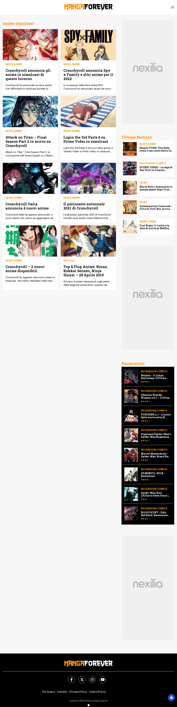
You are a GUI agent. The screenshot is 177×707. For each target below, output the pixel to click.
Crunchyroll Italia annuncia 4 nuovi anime (27, 206)
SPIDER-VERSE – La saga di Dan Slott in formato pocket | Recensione (156, 169)
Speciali (69, 260)
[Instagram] (90, 677)
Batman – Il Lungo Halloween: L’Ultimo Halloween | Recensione (155, 377)
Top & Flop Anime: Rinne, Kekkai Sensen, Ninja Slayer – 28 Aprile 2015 (85, 270)
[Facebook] (69, 677)
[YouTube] (100, 677)
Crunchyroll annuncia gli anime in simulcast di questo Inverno (28, 74)
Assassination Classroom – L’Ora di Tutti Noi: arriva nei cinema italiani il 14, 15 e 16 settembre (156, 207)
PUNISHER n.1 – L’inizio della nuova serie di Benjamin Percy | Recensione (156, 416)
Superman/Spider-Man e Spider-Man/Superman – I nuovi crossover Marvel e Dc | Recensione (156, 435)
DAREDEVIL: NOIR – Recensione (153, 474)
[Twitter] (79, 677)
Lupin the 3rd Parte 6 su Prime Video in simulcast (85, 139)
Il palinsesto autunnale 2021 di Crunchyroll (84, 206)
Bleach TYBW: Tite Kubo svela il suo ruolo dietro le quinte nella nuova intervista (155, 149)
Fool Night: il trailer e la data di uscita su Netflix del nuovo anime (154, 227)
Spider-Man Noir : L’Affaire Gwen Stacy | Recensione (154, 494)
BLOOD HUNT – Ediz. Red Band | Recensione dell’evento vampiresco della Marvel (155, 514)
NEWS (143, 182)
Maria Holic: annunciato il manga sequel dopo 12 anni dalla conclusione (156, 188)
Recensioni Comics (152, 163)
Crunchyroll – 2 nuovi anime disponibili (25, 268)
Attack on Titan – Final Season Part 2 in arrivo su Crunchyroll (28, 141)
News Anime (14, 64)
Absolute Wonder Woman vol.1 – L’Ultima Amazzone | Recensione (156, 396)
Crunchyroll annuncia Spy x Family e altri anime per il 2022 (88, 74)
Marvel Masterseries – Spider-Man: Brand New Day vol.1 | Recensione (156, 455)
